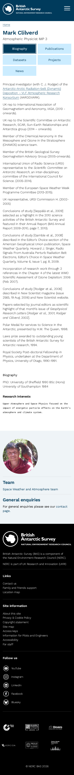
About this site (12, 613)
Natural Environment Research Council (32, 557)
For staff (8, 644)
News (19, 71)
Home (6, 24)
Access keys (10, 631)
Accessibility (10, 639)
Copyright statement (16, 622)
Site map (8, 626)
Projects (54, 60)
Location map (11, 592)
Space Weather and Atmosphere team (30, 489)
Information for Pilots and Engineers (25, 635)
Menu (67, 8)
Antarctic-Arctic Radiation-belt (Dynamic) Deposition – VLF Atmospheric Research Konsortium (32, 93)
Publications (54, 48)
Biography (19, 48)
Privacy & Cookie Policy (17, 617)
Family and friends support (19, 587)
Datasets (19, 60)
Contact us (9, 583)
